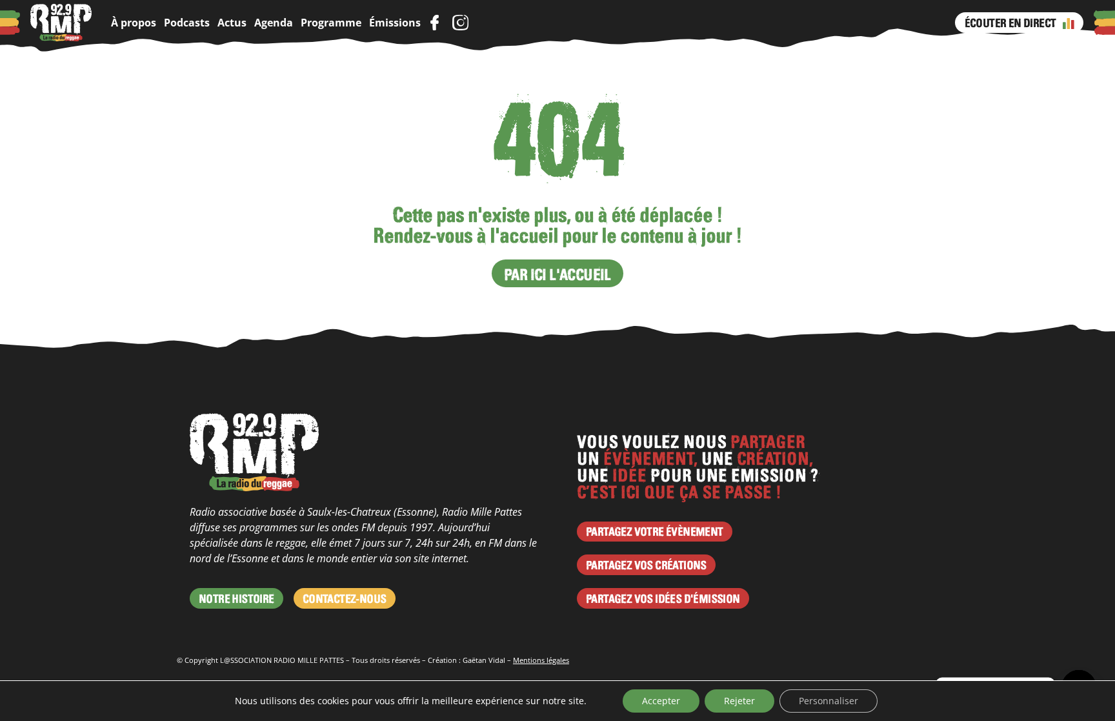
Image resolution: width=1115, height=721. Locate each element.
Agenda (273, 22)
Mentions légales (541, 660)
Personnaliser (828, 701)
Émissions (395, 22)
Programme (331, 22)
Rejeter (739, 701)
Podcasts (187, 22)
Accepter (661, 701)
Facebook (434, 22)
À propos (133, 22)
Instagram (460, 22)
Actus (231, 22)
